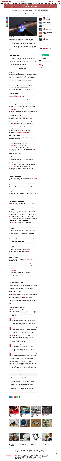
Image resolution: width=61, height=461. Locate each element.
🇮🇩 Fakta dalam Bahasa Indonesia (26, 456)
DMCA (30, 451)
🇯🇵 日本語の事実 (36, 456)
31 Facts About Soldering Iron (12, 416)
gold (27, 249)
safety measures (25, 137)
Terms (34, 451)
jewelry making (32, 44)
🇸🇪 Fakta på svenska (44, 454)
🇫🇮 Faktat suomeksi (26, 455)
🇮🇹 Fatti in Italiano (18, 454)
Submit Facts (45, 451)
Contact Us (42, 450)
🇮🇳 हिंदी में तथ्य (17, 456)
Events (25, 3)
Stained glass (13, 166)
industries (20, 154)
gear (26, 294)
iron (15, 121)
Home (27, 4)
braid (21, 130)
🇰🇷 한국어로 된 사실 (44, 456)
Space (28, 259)
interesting (28, 242)
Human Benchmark (42, 67)
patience (24, 297)
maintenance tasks (14, 275)
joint (30, 46)
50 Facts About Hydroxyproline (23, 444)
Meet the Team (29, 450)
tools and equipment (22, 117)
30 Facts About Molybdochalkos (45, 40)
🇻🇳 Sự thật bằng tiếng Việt (37, 458)
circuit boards (13, 109)
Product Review (36, 450)
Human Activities (41, 3)
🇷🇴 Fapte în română (18, 458)
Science (30, 4)
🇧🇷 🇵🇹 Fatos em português (27, 454)
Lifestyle (46, 3)
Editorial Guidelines (45, 10)
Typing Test (41, 65)
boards (14, 112)
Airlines (2, 3)
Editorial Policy (22, 450)
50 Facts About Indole (46, 22)
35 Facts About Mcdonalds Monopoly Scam (13, 430)
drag (13, 184)
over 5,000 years (24, 80)
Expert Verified (37, 10)
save (16, 204)
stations (15, 123)
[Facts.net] (6, 1)
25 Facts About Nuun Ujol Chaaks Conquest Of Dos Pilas (13, 444)
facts (24, 47)
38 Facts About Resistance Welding (24, 416)
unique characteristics (17, 96)
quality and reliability (33, 178)
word (13, 246)
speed (29, 236)
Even (10, 203)
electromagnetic (23, 238)
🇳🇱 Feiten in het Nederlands (31, 457)
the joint (19, 76)
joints (28, 128)
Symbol (40, 60)
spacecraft (29, 263)
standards (25, 384)
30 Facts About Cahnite (47, 428)
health (26, 89)
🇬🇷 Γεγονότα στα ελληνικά (44, 455)
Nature (58, 3)
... (60, 3)
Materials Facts (32, 13)
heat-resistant (14, 145)
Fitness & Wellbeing (30, 3)
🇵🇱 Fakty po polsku (41, 457)
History (37, 3)
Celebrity (5, 3)
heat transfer (32, 216)
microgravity (17, 265)
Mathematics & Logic (51, 3)
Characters (9, 3)
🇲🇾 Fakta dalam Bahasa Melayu (20, 457)
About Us (16, 450)
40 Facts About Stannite (47, 415)
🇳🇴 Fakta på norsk (18, 455)
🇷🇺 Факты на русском (27, 458)
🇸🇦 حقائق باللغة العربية (34, 455)
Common (12, 87)
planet (26, 259)
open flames (27, 251)
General (34, 3)
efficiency (21, 223)
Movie (56, 3)
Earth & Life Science (21, 3)
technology (14, 222)
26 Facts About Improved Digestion (46, 444)
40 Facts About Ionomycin (34, 444)
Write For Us (17, 451)
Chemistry (33, 4)
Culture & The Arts (14, 3)
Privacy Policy (39, 451)
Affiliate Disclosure (24, 451)
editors (20, 385)
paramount (14, 294)
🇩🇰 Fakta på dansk (36, 454)
